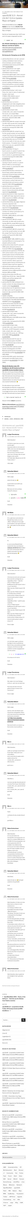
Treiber (5, 1196)
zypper (10, 1205)
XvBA (21, 1202)
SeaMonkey (11, 1193)
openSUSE (8, 416)
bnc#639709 (6, 119)
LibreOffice (16, 1182)
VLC (14, 1199)
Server (4, 1043)
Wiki (18, 1199)
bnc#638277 (9, 147)
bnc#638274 (9, 217)
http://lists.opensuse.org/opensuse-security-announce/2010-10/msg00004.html (12, 49)
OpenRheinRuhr (7, 1188)
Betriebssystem (7, 1170)
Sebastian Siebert (13, 2)
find (16, 1173)
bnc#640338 (18, 249)
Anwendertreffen (13, 1167)
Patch (4, 1191)
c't (4, 1173)
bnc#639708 (6, 129)
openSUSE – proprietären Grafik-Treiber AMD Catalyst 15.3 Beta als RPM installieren (13, 1085)
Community (10, 1173)
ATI (21, 1167)
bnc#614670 (15, 286)
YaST (4, 1205)
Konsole (21, 1179)
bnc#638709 (9, 344)
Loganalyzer (5, 1036)
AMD (4, 1167)
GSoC (15, 1176)
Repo (20, 1191)
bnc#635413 (15, 176)
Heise (20, 1176)
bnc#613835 (16, 301)
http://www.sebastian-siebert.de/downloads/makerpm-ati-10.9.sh (16, 719)
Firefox (21, 1173)
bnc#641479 (11, 309)
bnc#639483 (6, 88)
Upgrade (19, 1196)
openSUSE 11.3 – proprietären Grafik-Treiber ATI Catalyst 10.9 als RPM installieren (13, 406)
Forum (10, 1176)
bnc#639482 (9, 66)
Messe (5, 1185)
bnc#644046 (6, 337)
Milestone (12, 1185)
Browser (21, 1170)
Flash (4, 1176)
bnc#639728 (6, 108)
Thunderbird (19, 1193)
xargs (11, 1202)
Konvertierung (7, 1182)
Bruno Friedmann (7, 1143)
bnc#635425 (12, 192)
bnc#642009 (18, 352)
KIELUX (15, 1179)
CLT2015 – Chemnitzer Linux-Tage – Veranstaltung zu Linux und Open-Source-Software (13, 1098)
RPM (22, 418)
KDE (4, 1179)
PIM (9, 1191)
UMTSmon (12, 1196)
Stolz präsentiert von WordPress (10, 1216)
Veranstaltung (7, 1199)
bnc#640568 (11, 280)
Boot (15, 1170)
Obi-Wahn (10, 512)
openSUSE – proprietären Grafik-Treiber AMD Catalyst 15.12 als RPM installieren (13, 1117)
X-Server (5, 1202)
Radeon (15, 1191)
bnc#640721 (5, 294)
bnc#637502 (6, 100)
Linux (11, 418)
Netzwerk (19, 1185)
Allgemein (5, 1030)
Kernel (7, 418)
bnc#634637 (6, 158)
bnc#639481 (12, 78)
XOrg (16, 1202)
